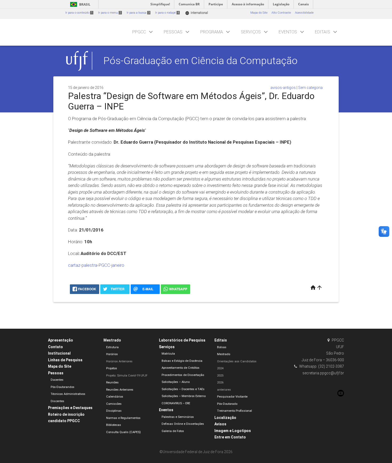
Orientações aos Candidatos (237, 361)
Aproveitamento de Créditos (180, 368)
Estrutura (112, 347)
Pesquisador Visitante (232, 396)
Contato (55, 347)
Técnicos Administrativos (68, 394)
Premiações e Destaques (70, 408)
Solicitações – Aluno (176, 382)
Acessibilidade (304, 12)
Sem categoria (310, 87)
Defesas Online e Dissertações (183, 424)
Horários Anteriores (119, 361)
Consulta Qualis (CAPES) (123, 432)
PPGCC (139, 31)
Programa (211, 31)
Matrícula (168, 353)
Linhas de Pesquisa (65, 360)
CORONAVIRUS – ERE (176, 403)
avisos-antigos (283, 87)
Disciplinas (114, 411)
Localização (225, 417)
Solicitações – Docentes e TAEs (183, 389)
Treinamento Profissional (234, 411)
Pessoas (173, 31)
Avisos (220, 424)
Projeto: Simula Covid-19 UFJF (126, 375)
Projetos (111, 368)
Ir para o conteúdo (79, 12)
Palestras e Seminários (178, 417)
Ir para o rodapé (167, 12)
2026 (220, 382)
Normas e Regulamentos (123, 418)
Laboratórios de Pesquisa (182, 340)
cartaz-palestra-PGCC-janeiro (96, 265)
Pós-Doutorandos (62, 387)
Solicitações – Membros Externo (184, 396)
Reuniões (112, 382)
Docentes (57, 380)
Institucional (59, 353)
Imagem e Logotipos (232, 431)
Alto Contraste (281, 12)
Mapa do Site (258, 12)
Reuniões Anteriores (119, 389)
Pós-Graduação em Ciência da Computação (200, 60)
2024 (220, 368)
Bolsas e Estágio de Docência (182, 361)
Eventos (288, 31)
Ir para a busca (138, 12)
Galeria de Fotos (173, 431)
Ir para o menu (109, 12)
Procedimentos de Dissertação (183, 375)
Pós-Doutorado (227, 404)
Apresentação (60, 340)
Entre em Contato (230, 437)
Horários (112, 354)
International (196, 13)
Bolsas (221, 347)
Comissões (114, 404)
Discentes (57, 401)
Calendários (114, 396)
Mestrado (112, 340)
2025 (220, 375)
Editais (322, 31)
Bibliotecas (113, 425)
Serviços (251, 31)
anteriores (224, 389)
